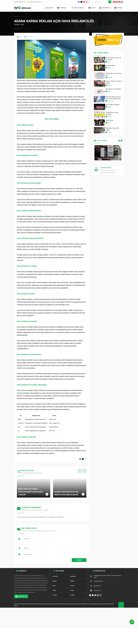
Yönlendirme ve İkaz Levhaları (112, 113)
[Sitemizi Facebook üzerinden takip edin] (79, 2)
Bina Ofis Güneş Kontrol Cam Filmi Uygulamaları (113, 98)
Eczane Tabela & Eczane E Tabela (114, 82)
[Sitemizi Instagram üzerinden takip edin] (84, 2)
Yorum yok (29, 36)
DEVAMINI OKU (22, 596)
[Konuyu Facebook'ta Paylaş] (80, 459)
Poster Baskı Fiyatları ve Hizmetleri (113, 58)
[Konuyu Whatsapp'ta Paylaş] (85, 459)
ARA (110, 1)
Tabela (110, 85)
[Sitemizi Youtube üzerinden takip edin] (87, 2)
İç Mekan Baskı (110, 65)
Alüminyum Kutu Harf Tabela (112, 129)
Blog (22, 24)
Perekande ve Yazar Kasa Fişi (113, 74)
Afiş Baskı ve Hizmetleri (113, 89)
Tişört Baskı (109, 120)
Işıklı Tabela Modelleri (113, 105)
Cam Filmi (110, 101)
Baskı (109, 62)
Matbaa (110, 77)
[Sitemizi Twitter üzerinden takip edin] (81, 2)
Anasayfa (17, 24)
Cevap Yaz (120, 614)
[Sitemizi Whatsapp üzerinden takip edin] (89, 2)
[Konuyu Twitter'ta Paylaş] (83, 459)
